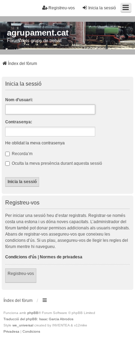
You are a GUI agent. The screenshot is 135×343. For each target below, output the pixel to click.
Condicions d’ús (21, 257)
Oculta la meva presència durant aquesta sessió (56, 163)
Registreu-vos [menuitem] (61, 8)
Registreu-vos (21, 273)
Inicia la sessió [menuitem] (102, 8)
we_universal (22, 325)
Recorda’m (22, 153)
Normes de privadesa (61, 257)
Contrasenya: (18, 122)
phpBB (32, 313)
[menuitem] (11, 331)
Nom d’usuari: (19, 99)
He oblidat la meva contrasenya (35, 143)
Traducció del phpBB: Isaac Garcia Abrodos (38, 319)
